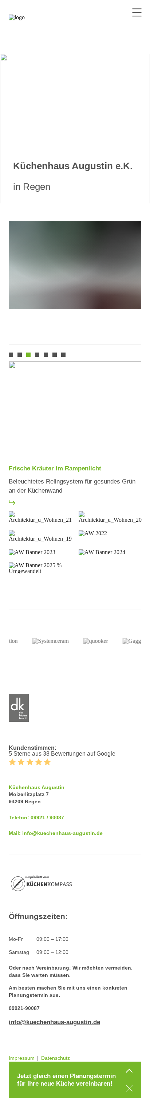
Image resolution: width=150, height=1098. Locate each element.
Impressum (22, 1058)
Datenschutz (55, 1058)
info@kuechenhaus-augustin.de (62, 833)
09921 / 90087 (47, 817)
